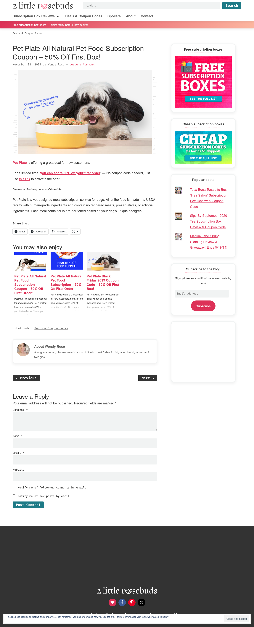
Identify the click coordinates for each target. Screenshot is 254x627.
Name (18, 436)
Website (18, 469)
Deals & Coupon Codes (51, 328)
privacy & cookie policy (156, 616)
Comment (20, 409)
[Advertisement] (203, 352)
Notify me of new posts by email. (44, 496)
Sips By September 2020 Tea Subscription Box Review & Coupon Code (208, 221)
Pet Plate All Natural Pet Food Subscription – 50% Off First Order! (66, 282)
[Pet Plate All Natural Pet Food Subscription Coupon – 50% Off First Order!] (30, 261)
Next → (148, 378)
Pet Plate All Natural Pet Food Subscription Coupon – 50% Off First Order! (30, 284)
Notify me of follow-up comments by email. (52, 487)
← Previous (26, 378)
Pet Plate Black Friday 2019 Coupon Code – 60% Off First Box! (103, 282)
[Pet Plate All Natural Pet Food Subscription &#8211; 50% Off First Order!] (67, 261)
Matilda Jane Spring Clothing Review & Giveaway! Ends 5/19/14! (208, 241)
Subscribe (203, 305)
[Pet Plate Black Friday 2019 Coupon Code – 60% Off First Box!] (103, 261)
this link (24, 178)
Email (18, 452)
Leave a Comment (82, 64)
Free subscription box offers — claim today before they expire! (50, 24)
